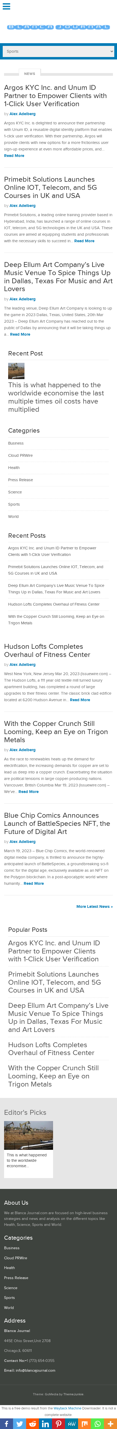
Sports (14, 504)
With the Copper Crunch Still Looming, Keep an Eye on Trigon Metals (56, 731)
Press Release (20, 480)
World (13, 516)
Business (16, 443)
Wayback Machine (67, 1408)
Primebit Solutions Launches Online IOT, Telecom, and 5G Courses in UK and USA (50, 187)
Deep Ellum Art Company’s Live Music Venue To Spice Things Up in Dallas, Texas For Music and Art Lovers (58, 276)
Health (14, 467)
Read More (14, 155)
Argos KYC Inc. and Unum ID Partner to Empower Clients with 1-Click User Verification (55, 95)
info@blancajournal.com (35, 1370)
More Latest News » (94, 906)
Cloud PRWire (20, 455)
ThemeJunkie (73, 1394)
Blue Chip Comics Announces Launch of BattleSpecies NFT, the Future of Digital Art (57, 823)
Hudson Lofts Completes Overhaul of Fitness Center (54, 604)
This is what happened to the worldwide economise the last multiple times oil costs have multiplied (56, 397)
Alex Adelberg (23, 114)
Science (15, 492)
